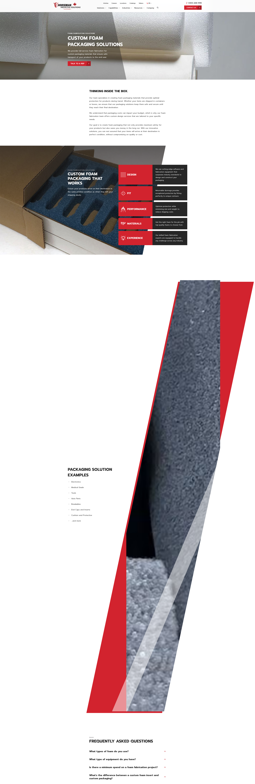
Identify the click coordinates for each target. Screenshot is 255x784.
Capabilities (113, 8)
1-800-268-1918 (195, 3)
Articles (105, 3)
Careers (114, 3)
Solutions (100, 8)
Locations (123, 3)
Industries (126, 8)
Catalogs (133, 3)
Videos (141, 3)
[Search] (157, 7)
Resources (138, 8)
